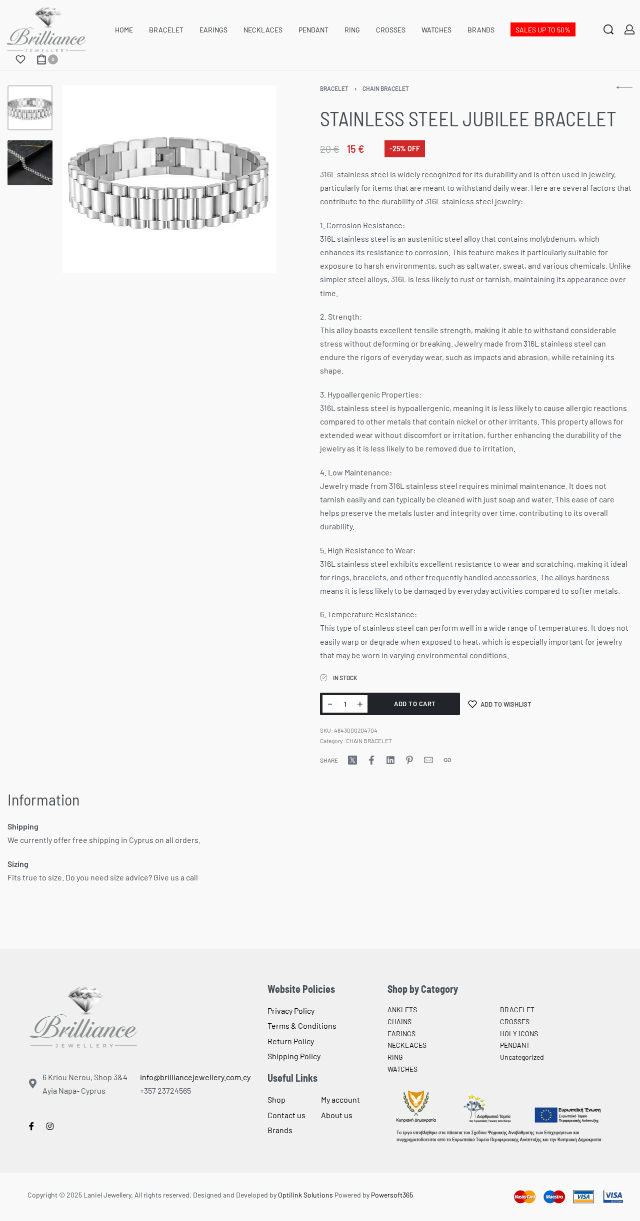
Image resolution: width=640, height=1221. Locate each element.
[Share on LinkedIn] (390, 760)
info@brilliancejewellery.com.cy (195, 1077)
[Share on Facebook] (371, 760)
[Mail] (428, 760)
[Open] (20, 59)
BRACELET (334, 88)
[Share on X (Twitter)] (352, 760)
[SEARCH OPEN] (608, 29)
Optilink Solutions (305, 1195)
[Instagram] (50, 1126)
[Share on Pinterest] (409, 760)
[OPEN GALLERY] (169, 179)
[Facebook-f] (32, 1126)
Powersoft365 (392, 1195)
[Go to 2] (30, 162)
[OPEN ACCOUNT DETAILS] (629, 29)
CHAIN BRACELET (385, 88)
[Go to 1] (30, 107)
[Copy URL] (447, 760)
